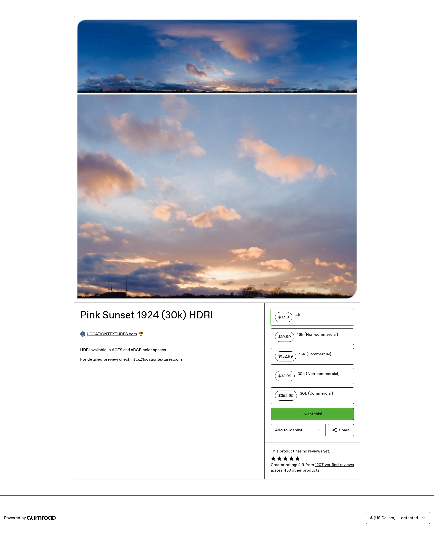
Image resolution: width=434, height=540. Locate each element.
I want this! (312, 413)
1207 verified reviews (334, 464)
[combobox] (298, 430)
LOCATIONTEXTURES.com (115, 334)
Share (344, 430)
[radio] (312, 317)
